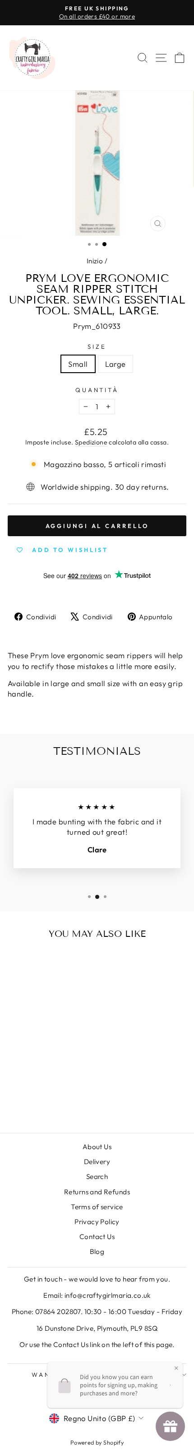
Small (78, 364)
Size (97, 346)
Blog (97, 1251)
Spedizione (91, 442)
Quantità (97, 389)
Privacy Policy (97, 1221)
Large (115, 364)
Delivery (97, 1161)
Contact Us (97, 1236)
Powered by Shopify (97, 1442)
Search (97, 1176)
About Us (97, 1146)
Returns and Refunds (97, 1192)
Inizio (95, 261)
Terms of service (97, 1206)
